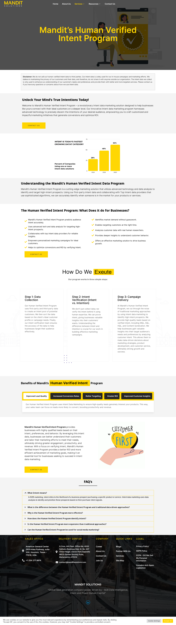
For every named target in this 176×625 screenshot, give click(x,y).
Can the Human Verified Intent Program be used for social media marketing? (63, 529)
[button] (33, 125)
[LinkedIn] (88, 602)
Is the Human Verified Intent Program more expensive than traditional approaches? (67, 524)
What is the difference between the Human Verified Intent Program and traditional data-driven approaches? (79, 507)
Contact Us (110, 4)
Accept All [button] (168, 621)
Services (78, 4)
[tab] (88, 493)
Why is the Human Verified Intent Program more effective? (55, 513)
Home (55, 4)
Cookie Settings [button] (154, 621)
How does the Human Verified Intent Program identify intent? (57, 518)
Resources (93, 4)
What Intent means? (37, 493)
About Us (66, 4)
